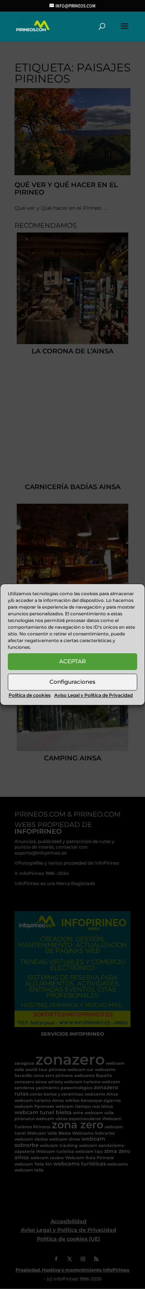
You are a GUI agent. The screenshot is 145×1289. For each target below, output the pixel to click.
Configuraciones (72, 681)
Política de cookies (30, 695)
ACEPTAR (72, 661)
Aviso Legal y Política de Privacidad (93, 695)
